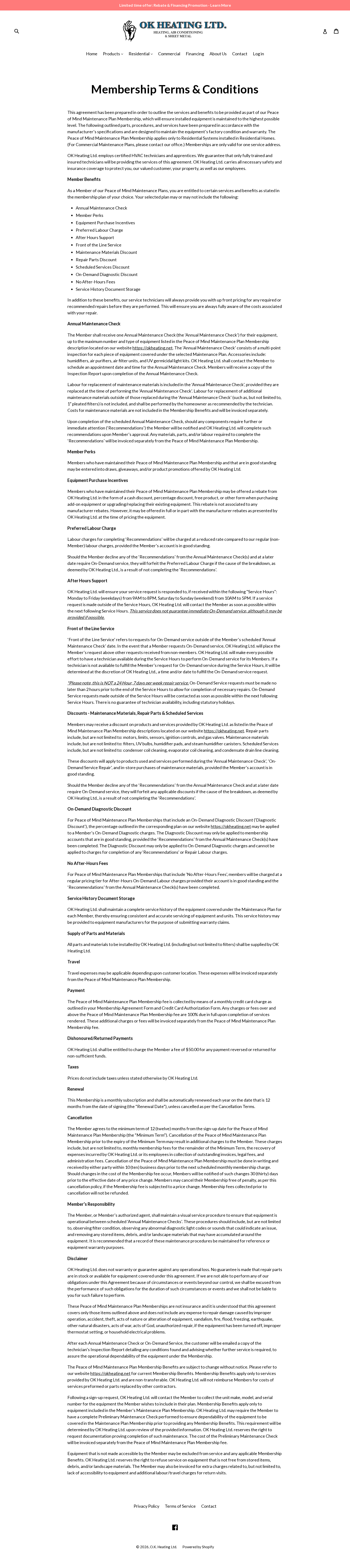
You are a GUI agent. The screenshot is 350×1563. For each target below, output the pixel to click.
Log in (258, 53)
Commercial (169, 53)
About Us (218, 53)
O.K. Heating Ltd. (163, 1547)
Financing (195, 53)
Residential (139, 53)
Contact (239, 53)
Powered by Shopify (198, 1547)
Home (91, 53)
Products (112, 53)
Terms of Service (180, 1506)
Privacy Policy (146, 1506)
